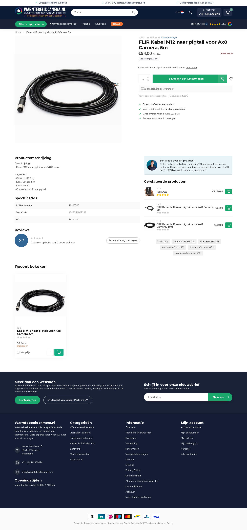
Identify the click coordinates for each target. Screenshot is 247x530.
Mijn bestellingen (190, 432)
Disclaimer (131, 438)
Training (85, 24)
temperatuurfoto (173, 247)
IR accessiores (209, 241)
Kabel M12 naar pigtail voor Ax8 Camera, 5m (48, 32)
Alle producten (189, 454)
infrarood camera (184, 241)
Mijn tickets (187, 438)
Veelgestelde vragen (137, 454)
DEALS (116, 23)
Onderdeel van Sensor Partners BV (68, 400)
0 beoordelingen (169, 37)
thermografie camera (202, 247)
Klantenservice (27, 400)
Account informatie (191, 427)
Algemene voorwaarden (138, 432)
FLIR (141, 37)
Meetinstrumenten (80, 454)
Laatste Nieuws (134, 486)
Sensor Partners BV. (133, 523)
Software (75, 448)
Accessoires (76, 459)
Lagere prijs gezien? (149, 58)
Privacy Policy (133, 470)
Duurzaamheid (133, 475)
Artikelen (130, 491)
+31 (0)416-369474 (32, 462)
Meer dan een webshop (138, 497)
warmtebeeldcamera (188, 252)
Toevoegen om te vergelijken (153, 95)
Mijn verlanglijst (189, 443)
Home (18, 32)
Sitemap (130, 465)
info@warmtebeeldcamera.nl (37, 472)
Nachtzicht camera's (81, 432)
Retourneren (132, 448)
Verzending (131, 443)
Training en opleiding (81, 438)
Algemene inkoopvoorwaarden (142, 481)
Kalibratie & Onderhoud (82, 443)
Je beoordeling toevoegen (123, 240)
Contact (130, 459)
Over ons (130, 427)
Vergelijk (25, 352)
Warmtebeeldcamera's (63, 24)
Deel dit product (178, 95)
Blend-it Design (166, 523)
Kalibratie (100, 24)
